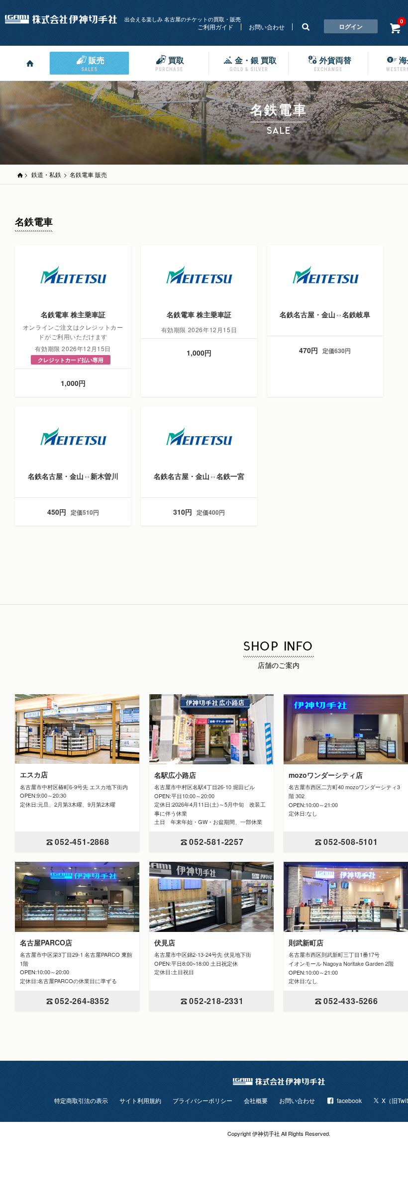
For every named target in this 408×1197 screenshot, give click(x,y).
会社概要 (256, 1100)
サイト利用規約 (140, 1100)
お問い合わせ (267, 26)
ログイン (351, 26)
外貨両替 (332, 63)
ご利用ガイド (215, 26)
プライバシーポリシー (202, 1100)
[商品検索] (305, 26)
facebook (349, 1100)
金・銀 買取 (253, 63)
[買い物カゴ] (395, 27)
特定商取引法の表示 (81, 1100)
